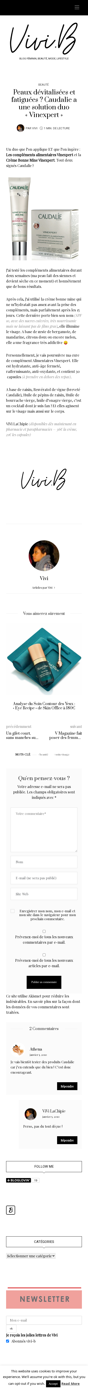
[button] (12, 670)
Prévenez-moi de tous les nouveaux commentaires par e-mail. (44, 939)
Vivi (34, 128)
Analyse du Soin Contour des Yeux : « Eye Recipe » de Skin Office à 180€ (44, 706)
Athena (36, 1049)
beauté (44, 754)
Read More (70, 1383)
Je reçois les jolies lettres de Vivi (32, 1335)
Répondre (67, 1086)
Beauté (43, 84)
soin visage (62, 754)
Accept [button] (53, 1384)
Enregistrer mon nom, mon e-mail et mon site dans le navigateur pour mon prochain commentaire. (47, 915)
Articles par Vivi (42, 587)
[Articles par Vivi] (20, 128)
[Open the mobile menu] (77, 8)
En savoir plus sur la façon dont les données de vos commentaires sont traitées (43, 1007)
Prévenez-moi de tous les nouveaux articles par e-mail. (44, 963)
